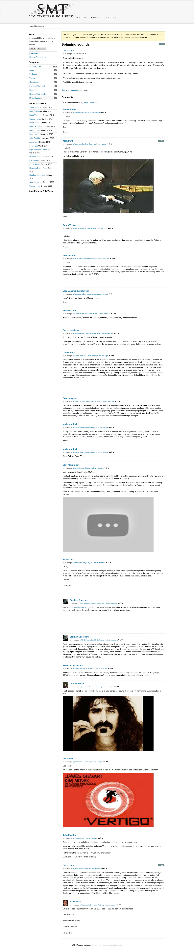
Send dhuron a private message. (91, 868)
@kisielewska (78, 294)
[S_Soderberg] (65, 601)
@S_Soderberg (85, 603)
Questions (33, 82)
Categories (33, 53)
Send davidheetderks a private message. (99, 333)
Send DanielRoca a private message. (95, 356)
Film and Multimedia (37, 86)
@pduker (76, 762)
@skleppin (77, 468)
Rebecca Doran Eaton (38, 168)
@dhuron (76, 868)
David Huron (34, 130)
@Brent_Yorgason (79, 401)
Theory (32, 78)
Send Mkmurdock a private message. (96, 427)
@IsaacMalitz (85, 905)
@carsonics (84, 687)
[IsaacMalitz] (65, 903)
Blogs (31, 90)
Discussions (81, 18)
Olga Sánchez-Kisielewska (40, 150)
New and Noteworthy (37, 94)
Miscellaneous (35, 98)
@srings (76, 112)
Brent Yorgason (35, 115)
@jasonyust (77, 563)
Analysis (32, 70)
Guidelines (95, 18)
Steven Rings (34, 186)
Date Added (93, 103)
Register (41, 48)
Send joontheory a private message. (94, 144)
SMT (115, 18)
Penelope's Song (82, 607)
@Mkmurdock (78, 427)
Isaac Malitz (34, 134)
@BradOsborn (78, 258)
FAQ (107, 18)
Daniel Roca (34, 123)
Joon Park (33, 146)
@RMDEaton (77, 668)
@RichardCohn (78, 314)
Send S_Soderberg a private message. (104, 603)
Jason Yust (34, 142)
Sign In (32, 48)
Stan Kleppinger (35, 182)
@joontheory (77, 144)
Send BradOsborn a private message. (96, 258)
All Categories (35, 66)
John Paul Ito (34, 138)
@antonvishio (78, 228)
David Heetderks (36, 127)
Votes (86, 103)
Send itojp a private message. (88, 838)
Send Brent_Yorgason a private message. (100, 401)
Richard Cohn (34, 164)
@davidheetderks (79, 333)
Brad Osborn (34, 111)
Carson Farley (35, 119)
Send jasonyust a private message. (94, 563)
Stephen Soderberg (37, 175)
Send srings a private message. (90, 112)
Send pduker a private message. (91, 762)
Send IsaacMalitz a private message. (102, 905)
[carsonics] (65, 685)
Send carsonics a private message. (101, 687)
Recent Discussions (37, 57)
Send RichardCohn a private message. (97, 314)
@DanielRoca (78, 356)
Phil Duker (33, 160)
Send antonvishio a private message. (95, 228)
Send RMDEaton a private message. (95, 668)
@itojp (75, 838)
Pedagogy (33, 74)
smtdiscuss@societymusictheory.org (107, 945)
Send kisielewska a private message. (95, 294)
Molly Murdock (35, 157)
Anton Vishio (34, 107)
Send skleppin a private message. (92, 468)
